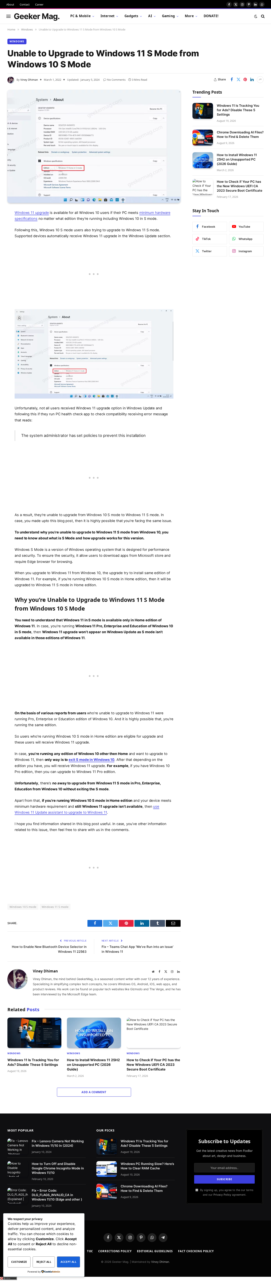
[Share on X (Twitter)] (238, 79)
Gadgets (131, 16)
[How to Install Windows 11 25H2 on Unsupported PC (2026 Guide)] (94, 1033)
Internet (108, 16)
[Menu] (8, 16)
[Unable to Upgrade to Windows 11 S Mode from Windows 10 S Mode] (94, 146)
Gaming (168, 16)
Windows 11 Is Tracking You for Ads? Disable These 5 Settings (33, 1062)
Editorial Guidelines (155, 1251)
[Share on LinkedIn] (252, 79)
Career (39, 4)
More (189, 16)
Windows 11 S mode (55, 907)
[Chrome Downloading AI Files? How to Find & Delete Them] (202, 137)
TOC (90, 1251)
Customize (19, 1262)
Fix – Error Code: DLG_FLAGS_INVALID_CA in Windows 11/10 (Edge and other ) (57, 1194)
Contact (25, 4)
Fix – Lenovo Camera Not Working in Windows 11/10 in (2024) (58, 1143)
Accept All (68, 1262)
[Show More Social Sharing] (260, 79)
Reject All (43, 1262)
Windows (17, 41)
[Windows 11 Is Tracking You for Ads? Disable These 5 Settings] (34, 1033)
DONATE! (211, 16)
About (10, 4)
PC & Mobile (80, 16)
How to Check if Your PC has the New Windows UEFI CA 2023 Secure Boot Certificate (153, 1065)
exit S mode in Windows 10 (91, 760)
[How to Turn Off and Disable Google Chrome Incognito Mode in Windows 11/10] (17, 1169)
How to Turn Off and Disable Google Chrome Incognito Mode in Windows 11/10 (58, 1168)
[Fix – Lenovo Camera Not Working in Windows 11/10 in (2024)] (17, 1146)
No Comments (116, 80)
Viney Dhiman (29, 80)
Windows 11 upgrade (32, 212)
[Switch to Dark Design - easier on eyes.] (255, 16)
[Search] (262, 16)
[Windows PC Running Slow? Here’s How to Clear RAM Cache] (106, 1169)
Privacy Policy (222, 1194)
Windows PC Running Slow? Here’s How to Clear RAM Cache (147, 1166)
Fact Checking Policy (196, 1251)
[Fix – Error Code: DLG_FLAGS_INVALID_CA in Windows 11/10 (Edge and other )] (17, 1195)
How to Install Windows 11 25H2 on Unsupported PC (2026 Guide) (93, 1065)
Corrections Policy (114, 1251)
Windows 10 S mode (23, 907)
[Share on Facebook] (231, 79)
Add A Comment (94, 1092)
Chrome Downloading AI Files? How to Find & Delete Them (240, 134)
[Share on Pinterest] (245, 79)
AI (150, 16)
